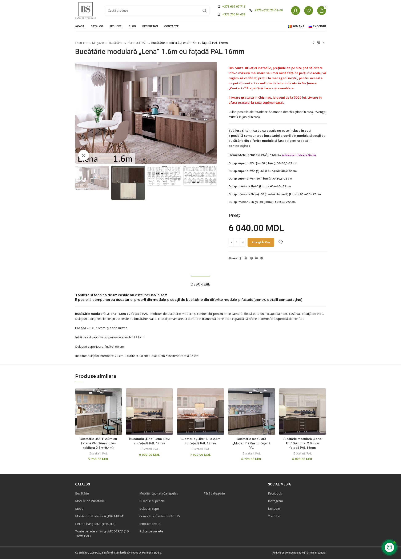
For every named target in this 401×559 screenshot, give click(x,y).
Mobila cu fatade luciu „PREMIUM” (99, 516)
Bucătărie (116, 42)
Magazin (98, 42)
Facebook (275, 493)
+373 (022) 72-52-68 (268, 10)
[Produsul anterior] (313, 43)
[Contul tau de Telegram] (262, 258)
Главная (81, 42)
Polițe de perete (151, 531)
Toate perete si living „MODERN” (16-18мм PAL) (102, 533)
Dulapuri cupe (149, 508)
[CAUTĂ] (204, 10)
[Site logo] (85, 10)
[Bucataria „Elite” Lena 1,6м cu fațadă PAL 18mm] (149, 411)
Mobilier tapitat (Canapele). (158, 493)
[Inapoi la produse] (318, 43)
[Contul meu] (295, 10)
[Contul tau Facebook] (240, 258)
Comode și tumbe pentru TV (159, 516)
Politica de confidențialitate (288, 552)
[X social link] (246, 258)
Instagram (275, 501)
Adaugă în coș (261, 242)
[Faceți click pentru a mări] (83, 155)
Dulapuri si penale (152, 501)
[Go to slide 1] (144, 159)
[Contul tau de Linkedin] (256, 258)
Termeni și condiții (315, 552)
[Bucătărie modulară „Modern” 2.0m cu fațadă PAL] (251, 411)
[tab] (200, 282)
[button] (80, 182)
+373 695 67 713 (233, 6)
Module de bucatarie (90, 501)
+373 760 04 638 (233, 14)
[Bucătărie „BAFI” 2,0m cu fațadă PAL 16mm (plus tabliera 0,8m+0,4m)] (98, 411)
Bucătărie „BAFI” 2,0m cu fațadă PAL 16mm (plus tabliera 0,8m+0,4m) (98, 443)
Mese (79, 508)
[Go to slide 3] (152, 159)
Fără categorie (214, 493)
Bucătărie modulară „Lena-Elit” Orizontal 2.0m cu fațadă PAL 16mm (302, 443)
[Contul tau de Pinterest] (251, 258)
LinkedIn (274, 508)
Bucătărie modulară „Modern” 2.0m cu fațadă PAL (251, 443)
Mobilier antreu (150, 523)
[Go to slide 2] (148, 159)
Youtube (274, 516)
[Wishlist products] (308, 10)
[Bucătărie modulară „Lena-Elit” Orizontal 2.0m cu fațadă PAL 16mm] (302, 411)
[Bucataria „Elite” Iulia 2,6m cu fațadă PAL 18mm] (200, 411)
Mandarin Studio (151, 552)
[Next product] (323, 43)
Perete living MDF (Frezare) (95, 523)
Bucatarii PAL (136, 42)
